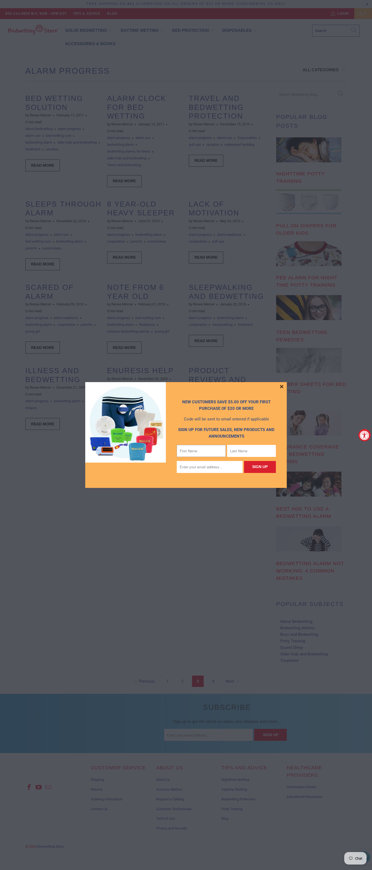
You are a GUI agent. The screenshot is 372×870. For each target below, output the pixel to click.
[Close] (282, 387)
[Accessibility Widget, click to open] (364, 435)
